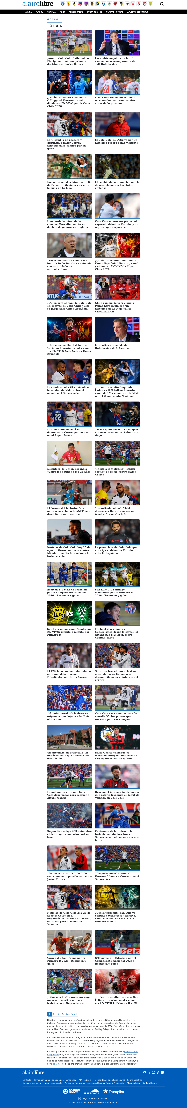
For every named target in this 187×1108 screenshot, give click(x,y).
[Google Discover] (162, 1072)
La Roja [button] (28, 12)
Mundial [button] (51, 12)
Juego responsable (53, 1083)
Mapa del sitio (133, 1083)
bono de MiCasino (56, 1063)
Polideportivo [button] (76, 12)
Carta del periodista (32, 1083)
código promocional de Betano (119, 1057)
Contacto (27, 1080)
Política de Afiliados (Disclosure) (109, 1080)
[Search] (162, 4)
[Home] (38, 3)
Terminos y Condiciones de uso (49, 1080)
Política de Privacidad (74, 1083)
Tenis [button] (62, 12)
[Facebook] (144, 1072)
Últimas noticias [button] (114, 12)
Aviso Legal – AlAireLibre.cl (78, 1080)
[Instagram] (153, 1072)
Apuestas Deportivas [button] (137, 12)
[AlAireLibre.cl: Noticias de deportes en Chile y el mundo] (33, 1072)
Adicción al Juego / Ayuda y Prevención (106, 1083)
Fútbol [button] (39, 12)
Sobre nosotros (134, 1080)
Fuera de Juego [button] (94, 12)
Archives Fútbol (69, 1014)
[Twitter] (149, 1072)
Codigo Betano (150, 1083)
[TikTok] (158, 1072)
